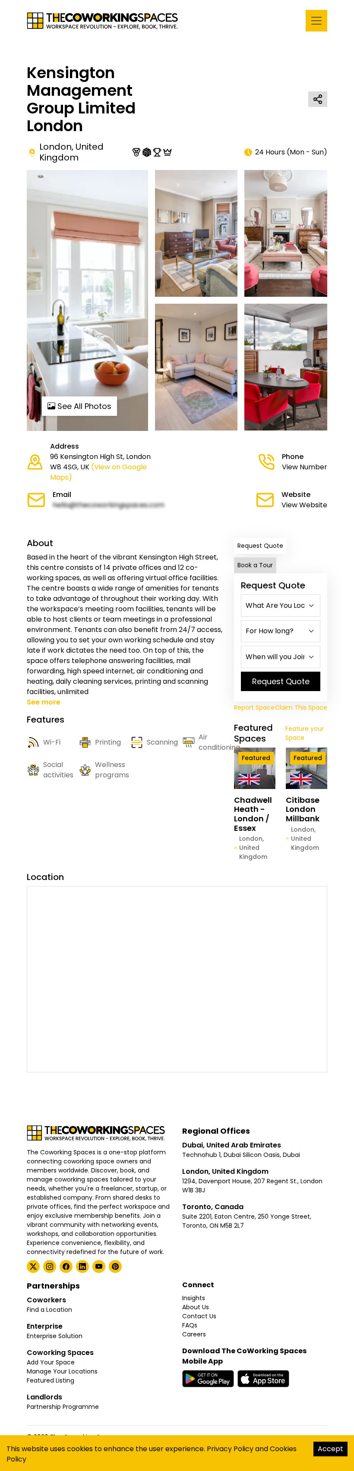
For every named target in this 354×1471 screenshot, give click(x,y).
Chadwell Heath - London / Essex (253, 814)
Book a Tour (255, 565)
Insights (193, 1298)
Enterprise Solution (54, 1336)
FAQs (189, 1325)
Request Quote (260, 545)
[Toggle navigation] (316, 20)
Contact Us (199, 1316)
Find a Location (49, 1309)
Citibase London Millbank (302, 809)
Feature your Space (304, 733)
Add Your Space (51, 1362)
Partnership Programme (63, 1406)
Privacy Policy (230, 1449)
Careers (194, 1334)
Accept (330, 1449)
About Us (195, 1307)
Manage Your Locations (62, 1371)
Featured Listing (50, 1380)
